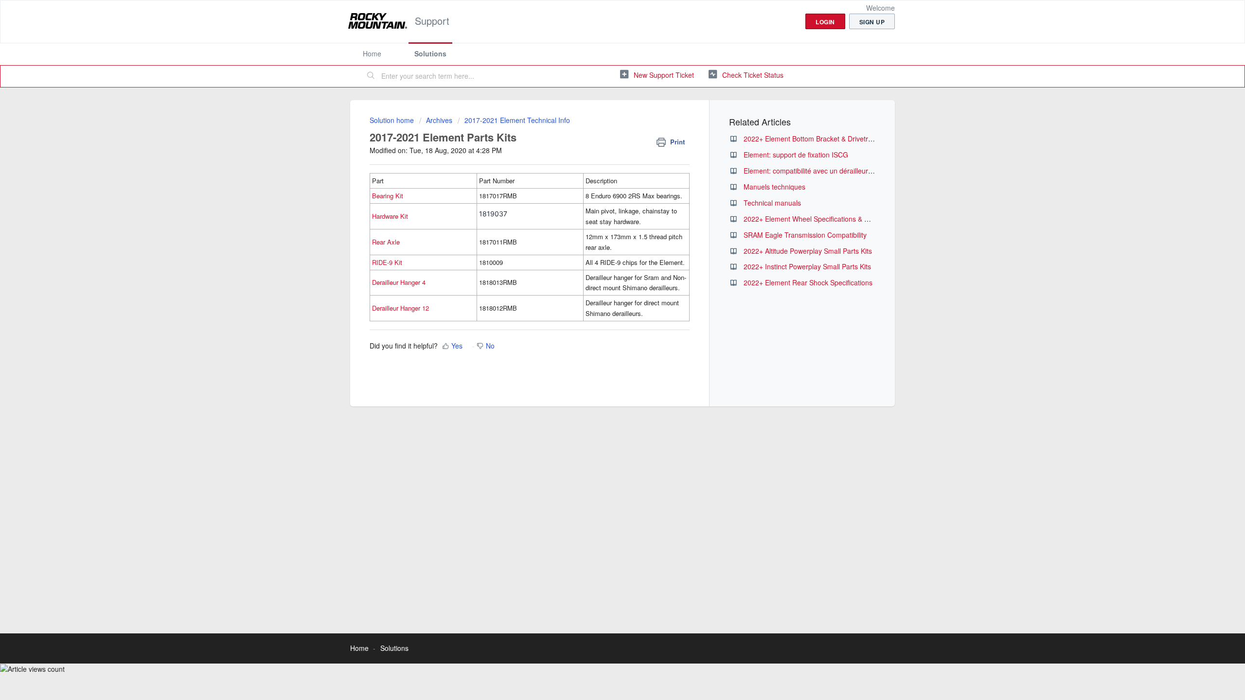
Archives (439, 120)
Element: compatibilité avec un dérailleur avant (815, 170)
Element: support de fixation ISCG (796, 154)
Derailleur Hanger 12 (400, 308)
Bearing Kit (387, 195)
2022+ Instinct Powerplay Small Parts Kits (807, 266)
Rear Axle (386, 241)
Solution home (393, 120)
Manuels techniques (774, 187)
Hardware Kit (390, 216)
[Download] (604, 225)
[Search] (371, 76)
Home (372, 53)
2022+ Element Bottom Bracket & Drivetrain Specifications (833, 138)
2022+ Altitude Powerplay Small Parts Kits (808, 251)
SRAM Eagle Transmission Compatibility (805, 235)
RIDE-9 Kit (387, 262)
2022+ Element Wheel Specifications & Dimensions (822, 219)
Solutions (430, 53)
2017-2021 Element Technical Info (517, 120)
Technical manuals (772, 203)
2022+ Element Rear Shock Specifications (808, 282)
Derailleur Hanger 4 (399, 282)
